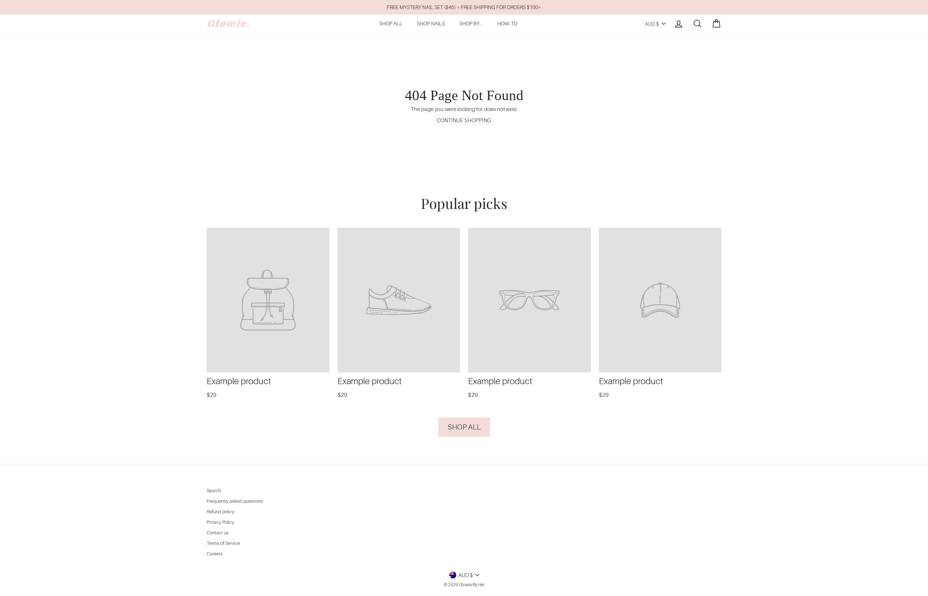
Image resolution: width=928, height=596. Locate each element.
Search (214, 490)
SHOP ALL (390, 23)
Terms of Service (223, 543)
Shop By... (471, 23)
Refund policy (220, 511)
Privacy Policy (220, 522)
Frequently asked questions (235, 501)
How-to (507, 23)
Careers (215, 553)
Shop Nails (431, 23)
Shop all (464, 427)
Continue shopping (464, 120)
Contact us (218, 532)
